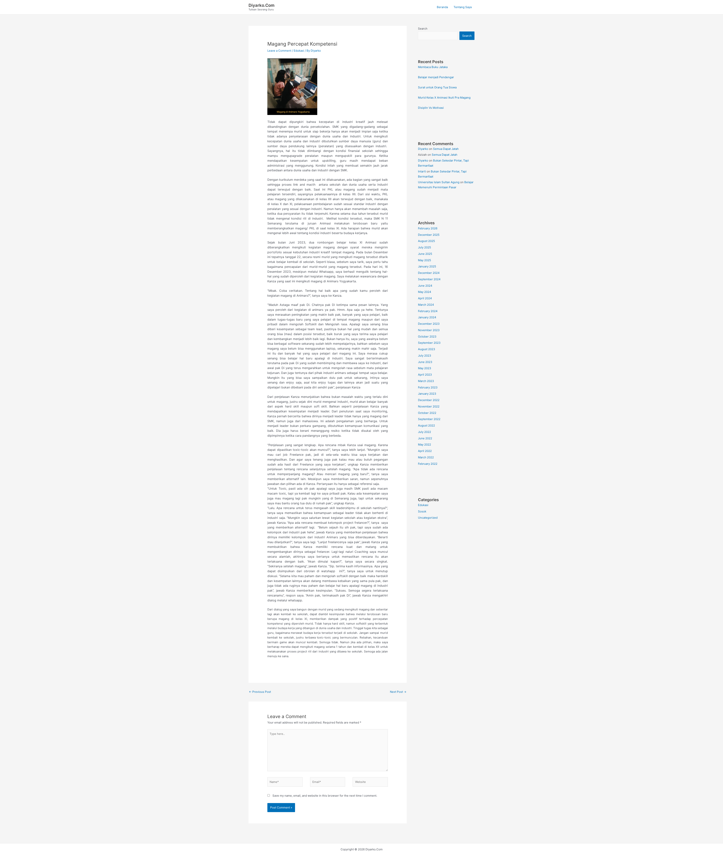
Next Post (398, 692)
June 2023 (425, 362)
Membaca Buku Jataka (433, 67)
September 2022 (429, 419)
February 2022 (427, 464)
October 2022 (427, 413)
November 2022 (428, 406)
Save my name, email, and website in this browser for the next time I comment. (324, 795)
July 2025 (424, 247)
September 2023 (429, 343)
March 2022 (426, 457)
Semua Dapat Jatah (446, 149)
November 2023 (429, 330)
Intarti (422, 171)
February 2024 (428, 311)
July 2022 (424, 432)
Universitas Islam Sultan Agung (438, 182)
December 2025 (428, 235)
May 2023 (424, 368)
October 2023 (427, 336)
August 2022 (426, 425)
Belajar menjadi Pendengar (436, 77)
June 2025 (425, 254)
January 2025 (427, 266)
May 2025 (424, 260)
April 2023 (425, 374)
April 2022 (425, 451)
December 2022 (428, 400)
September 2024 (429, 279)
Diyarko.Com (262, 5)
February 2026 (427, 228)
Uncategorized (428, 517)
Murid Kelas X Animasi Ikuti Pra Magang (444, 97)
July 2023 (424, 355)
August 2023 (426, 349)
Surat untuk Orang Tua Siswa (437, 87)
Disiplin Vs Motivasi (431, 107)
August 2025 (426, 241)
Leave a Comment (279, 50)
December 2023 (429, 323)
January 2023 (427, 393)
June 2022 (425, 438)
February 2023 (428, 387)
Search (422, 28)
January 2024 (427, 317)
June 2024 (425, 285)
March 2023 (426, 381)
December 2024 (429, 273)
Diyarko (423, 149)
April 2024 (425, 298)
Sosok (422, 511)
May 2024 (424, 292)
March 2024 (426, 304)
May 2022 (424, 444)
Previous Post (260, 692)
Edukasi (299, 50)
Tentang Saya (463, 7)
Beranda (442, 7)
